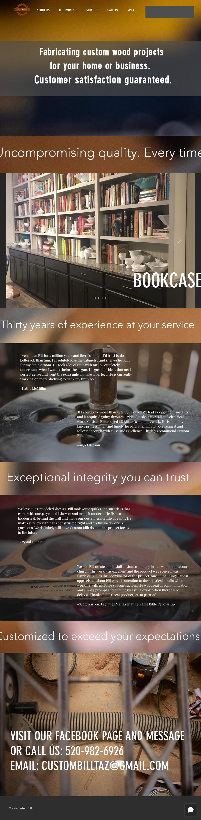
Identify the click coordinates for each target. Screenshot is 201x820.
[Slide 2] (95, 298)
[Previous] (21, 240)
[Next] (179, 240)
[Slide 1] (98, 298)
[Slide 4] (102, 298)
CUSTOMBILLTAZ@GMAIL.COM (105, 765)
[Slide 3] (105, 298)
